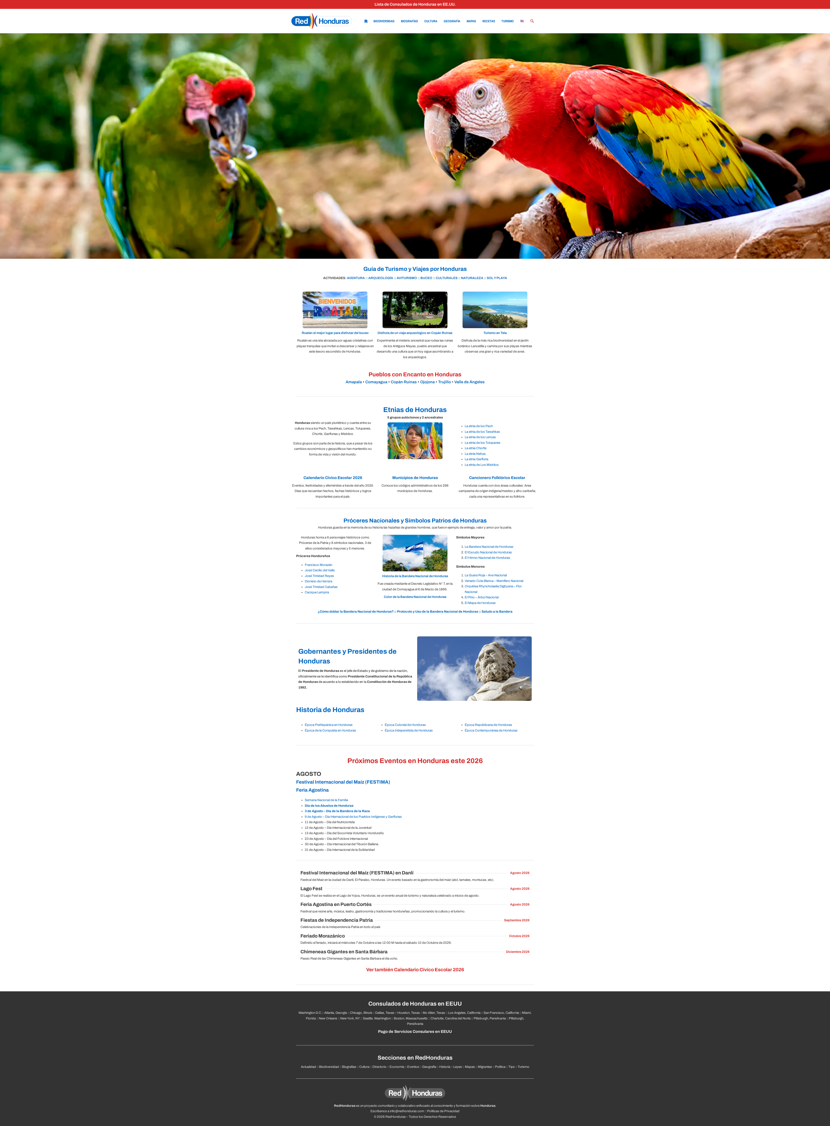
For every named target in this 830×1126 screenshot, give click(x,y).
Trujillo (444, 382)
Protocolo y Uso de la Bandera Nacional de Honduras (437, 611)
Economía (396, 1067)
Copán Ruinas (404, 382)
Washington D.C (309, 1012)
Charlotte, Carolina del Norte (451, 1018)
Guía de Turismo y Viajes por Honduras (415, 269)
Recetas (488, 21)
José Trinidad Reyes (319, 576)
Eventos (413, 1067)
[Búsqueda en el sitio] (532, 21)
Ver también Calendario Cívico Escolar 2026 (415, 969)
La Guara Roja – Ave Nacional (486, 575)
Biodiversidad (384, 21)
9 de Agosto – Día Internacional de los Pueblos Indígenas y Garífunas (353, 816)
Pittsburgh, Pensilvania (490, 1018)
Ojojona (427, 382)
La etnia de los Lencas (480, 437)
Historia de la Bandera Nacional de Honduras (415, 576)
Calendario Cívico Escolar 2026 (332, 478)
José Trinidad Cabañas (321, 587)
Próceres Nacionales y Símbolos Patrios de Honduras (415, 520)
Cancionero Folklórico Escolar (497, 478)
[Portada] (321, 21)
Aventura (356, 278)
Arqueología (380, 278)
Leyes (457, 1067)
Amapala (354, 382)
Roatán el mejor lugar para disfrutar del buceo (335, 333)
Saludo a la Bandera (497, 611)
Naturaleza (472, 278)
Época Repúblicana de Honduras (488, 725)
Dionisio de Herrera (318, 581)
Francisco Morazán (318, 565)
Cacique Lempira (317, 592)
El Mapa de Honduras (480, 603)
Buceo (426, 278)
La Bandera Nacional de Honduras (489, 546)
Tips (511, 1067)
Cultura (430, 21)
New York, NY (350, 1018)
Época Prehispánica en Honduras (329, 725)
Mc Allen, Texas (434, 1012)
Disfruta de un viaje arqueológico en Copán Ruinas (415, 333)
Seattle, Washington (377, 1018)
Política (500, 1067)
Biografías (409, 21)
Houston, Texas (408, 1012)
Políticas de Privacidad (443, 1111)
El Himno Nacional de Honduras (487, 557)
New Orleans (328, 1018)
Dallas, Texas (384, 1012)
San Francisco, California (501, 1012)
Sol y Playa (497, 278)
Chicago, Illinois (361, 1012)
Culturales (447, 278)
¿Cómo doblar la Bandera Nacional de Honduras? (356, 611)
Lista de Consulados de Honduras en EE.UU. (415, 4)
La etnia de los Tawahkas (482, 431)
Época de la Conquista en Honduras (330, 730)
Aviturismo (407, 278)
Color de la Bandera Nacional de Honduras (415, 597)
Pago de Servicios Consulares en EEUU (415, 1031)
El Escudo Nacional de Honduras (488, 552)
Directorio (379, 1067)
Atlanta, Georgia (335, 1012)
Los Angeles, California (464, 1012)
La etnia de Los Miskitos (482, 464)
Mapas (471, 21)
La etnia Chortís (476, 448)
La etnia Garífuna (476, 459)
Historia (444, 1067)
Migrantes (485, 1067)
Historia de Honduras (330, 710)
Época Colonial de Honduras (405, 725)
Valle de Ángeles (469, 382)
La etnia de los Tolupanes (482, 442)
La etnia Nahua (475, 453)
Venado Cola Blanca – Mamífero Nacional (494, 581)
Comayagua (376, 382)
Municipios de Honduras (415, 478)
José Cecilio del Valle (320, 570)
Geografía (452, 21)
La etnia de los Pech (479, 426)
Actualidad (308, 1067)
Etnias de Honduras (415, 410)
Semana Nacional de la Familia (326, 800)
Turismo (507, 21)
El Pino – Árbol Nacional (482, 597)
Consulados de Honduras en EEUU (415, 1004)
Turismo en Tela (495, 333)
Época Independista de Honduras (409, 730)
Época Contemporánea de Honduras (491, 730)
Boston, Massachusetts (411, 1018)
